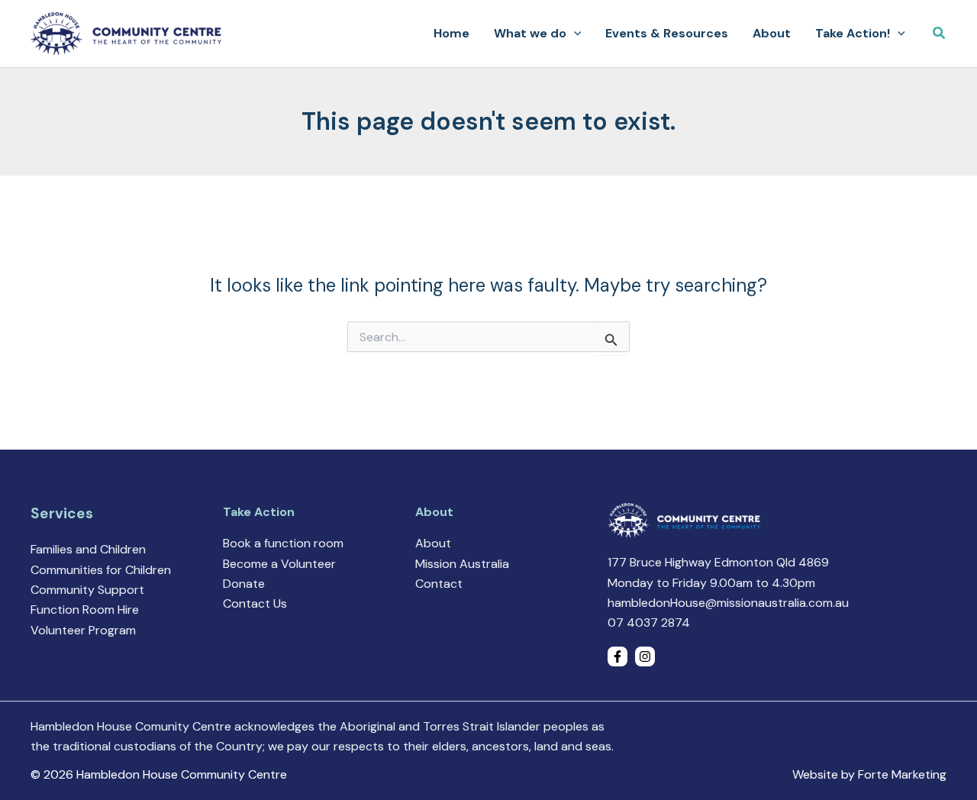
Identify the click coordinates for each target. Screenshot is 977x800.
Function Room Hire (85, 610)
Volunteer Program (83, 630)
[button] (574, 33)
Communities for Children (101, 570)
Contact (439, 584)
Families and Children (88, 549)
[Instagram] (645, 656)
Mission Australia (462, 564)
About (433, 543)
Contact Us (255, 603)
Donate (244, 584)
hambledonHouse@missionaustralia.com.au (728, 603)
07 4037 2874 (649, 623)
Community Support (87, 590)
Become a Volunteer (279, 564)
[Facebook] (617, 656)
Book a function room (283, 543)
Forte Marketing (902, 774)
